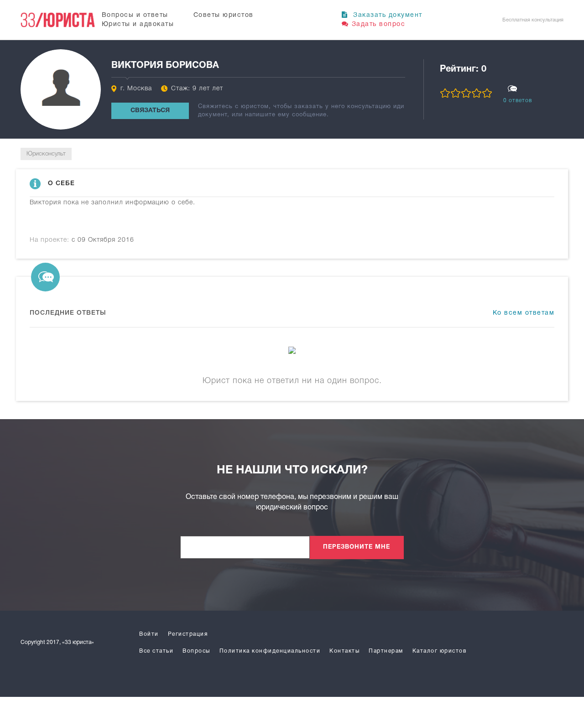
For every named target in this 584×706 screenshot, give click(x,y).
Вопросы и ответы (135, 15)
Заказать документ (386, 15)
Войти (149, 634)
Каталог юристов (439, 651)
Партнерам (386, 651)
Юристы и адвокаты (138, 24)
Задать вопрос (378, 24)
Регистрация (188, 634)
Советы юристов (223, 15)
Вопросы (196, 651)
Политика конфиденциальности (270, 651)
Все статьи (156, 651)
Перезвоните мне (356, 547)
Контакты (344, 651)
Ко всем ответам (524, 313)
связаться (150, 111)
